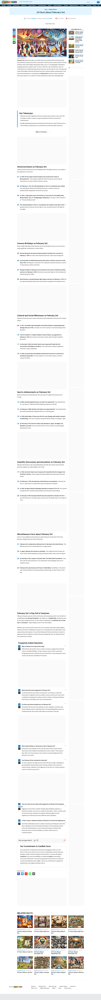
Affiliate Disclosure (44, 988)
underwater (44, 560)
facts (46, 75)
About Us (33, 986)
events (45, 169)
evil (61, 553)
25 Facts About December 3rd (39, 952)
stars (54, 195)
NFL (56, 404)
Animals (3, 5)
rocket (41, 481)
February (24, 186)
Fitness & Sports (32, 5)
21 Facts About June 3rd (25, 952)
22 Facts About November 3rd (73, 952)
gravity (43, 483)
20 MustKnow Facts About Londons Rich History (78, 39)
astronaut (27, 353)
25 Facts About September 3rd (56, 952)
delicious (22, 546)
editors (51, 856)
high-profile (32, 281)
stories (23, 632)
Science (82, 5)
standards (23, 856)
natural (63, 327)
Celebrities (23, 5)
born (60, 253)
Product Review (63, 986)
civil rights (23, 209)
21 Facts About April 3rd (75, 931)
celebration (47, 620)
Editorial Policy (42, 986)
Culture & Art (16, 5)
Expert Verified (60, 18)
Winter (48, 418)
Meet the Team (52, 986)
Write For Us (34, 988)
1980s (32, 274)
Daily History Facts (50, 23)
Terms (59, 988)
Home (46, 9)
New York (36, 409)
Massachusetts (24, 179)
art (49, 260)
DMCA (53, 988)
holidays (62, 627)
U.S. (62, 67)
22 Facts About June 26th (79, 62)
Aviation (9, 5)
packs (26, 616)
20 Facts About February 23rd (79, 33)
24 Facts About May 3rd (41, 931)
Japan (52, 423)
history (61, 73)
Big (53, 64)
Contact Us (73, 986)
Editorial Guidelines (71, 18)
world (42, 467)
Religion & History (74, 5)
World (94, 5)
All (98, 5)
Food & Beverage (42, 5)
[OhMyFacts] (9, 2)
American (43, 69)
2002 (22, 402)
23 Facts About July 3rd (24, 972)
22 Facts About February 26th (79, 51)
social (45, 318)
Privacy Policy (67, 988)
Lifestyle (66, 5)
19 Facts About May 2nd (79, 46)
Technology (88, 5)
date (62, 69)
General (49, 5)
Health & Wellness (58, 5)
